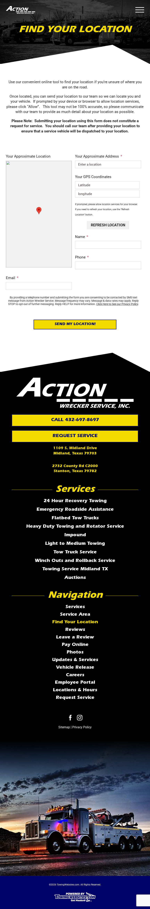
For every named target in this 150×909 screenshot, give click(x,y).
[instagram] (79, 717)
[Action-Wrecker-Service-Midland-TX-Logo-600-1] (75, 379)
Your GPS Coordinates (93, 177)
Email (12, 278)
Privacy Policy (82, 727)
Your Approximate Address (98, 156)
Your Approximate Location (28, 156)
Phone (82, 257)
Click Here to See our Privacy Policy (117, 304)
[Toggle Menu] (140, 9)
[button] (39, 210)
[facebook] (70, 717)
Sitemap (64, 727)
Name (81, 237)
